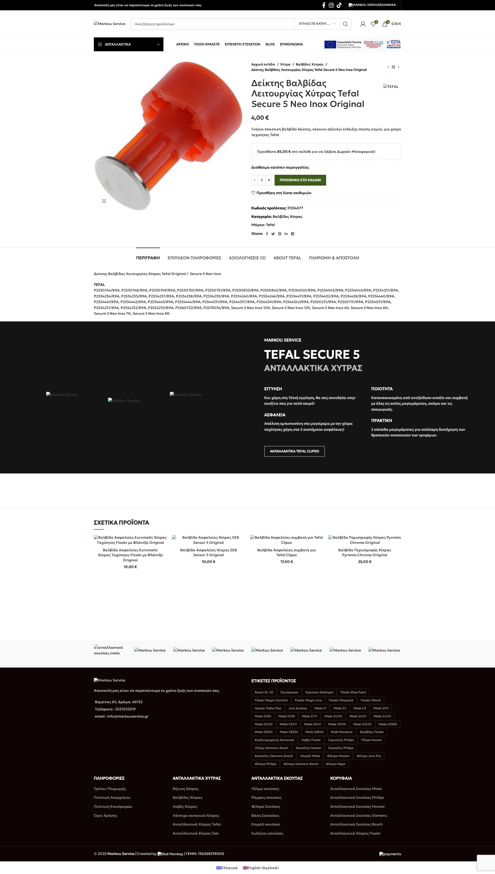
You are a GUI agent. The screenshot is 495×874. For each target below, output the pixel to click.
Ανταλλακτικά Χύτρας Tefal (197, 824)
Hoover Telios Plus (268, 708)
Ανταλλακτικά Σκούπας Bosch (356, 824)
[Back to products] (393, 67)
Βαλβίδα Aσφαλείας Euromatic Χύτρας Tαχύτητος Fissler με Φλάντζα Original (130, 555)
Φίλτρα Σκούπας (265, 806)
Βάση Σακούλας (265, 815)
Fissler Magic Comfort (271, 700)
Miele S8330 (289, 732)
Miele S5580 (388, 724)
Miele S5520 (362, 724)
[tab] (148, 255)
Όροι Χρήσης (105, 815)
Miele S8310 (264, 732)
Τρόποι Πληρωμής (110, 788)
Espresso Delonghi (319, 692)
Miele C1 (320, 708)
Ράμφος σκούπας (266, 797)
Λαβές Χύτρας (185, 806)
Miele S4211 (357, 716)
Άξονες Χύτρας (186, 788)
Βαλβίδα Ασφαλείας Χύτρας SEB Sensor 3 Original (208, 552)
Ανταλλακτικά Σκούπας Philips (357, 797)
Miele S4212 (382, 716)
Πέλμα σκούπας (265, 788)
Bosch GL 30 (264, 692)
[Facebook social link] (323, 5)
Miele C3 (359, 708)
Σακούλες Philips (340, 748)
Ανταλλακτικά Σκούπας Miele (356, 788)
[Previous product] (388, 67)
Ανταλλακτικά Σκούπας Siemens (358, 815)
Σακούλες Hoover (308, 748)
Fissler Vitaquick (341, 700)
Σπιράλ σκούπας (265, 824)
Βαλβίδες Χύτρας (310, 64)
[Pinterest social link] (279, 233)
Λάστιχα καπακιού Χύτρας (196, 815)
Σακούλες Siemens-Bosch (274, 756)
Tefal (270, 224)
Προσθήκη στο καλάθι (300, 180)
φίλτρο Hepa (335, 764)
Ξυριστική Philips (341, 740)
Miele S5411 (312, 724)
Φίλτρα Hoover (338, 756)
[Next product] (398, 67)
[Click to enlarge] (104, 201)
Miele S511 (381, 708)
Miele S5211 (288, 724)
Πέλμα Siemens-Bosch (271, 748)
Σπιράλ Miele (310, 756)
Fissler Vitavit (371, 700)
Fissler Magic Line (308, 700)
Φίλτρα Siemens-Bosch (301, 764)
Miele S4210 (333, 716)
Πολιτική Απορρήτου (112, 797)
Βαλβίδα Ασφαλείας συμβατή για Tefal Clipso (286, 552)
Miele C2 (340, 708)
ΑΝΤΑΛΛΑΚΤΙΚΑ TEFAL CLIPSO (294, 451)
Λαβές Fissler (311, 740)
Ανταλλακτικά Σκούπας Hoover (357, 806)
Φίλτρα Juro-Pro (369, 756)
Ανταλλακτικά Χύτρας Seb (196, 833)
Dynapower (289, 692)
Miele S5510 (337, 724)
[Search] (345, 24)
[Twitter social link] (273, 233)
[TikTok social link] (339, 5)
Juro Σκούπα (297, 708)
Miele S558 (286, 716)
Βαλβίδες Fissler (372, 732)
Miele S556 (263, 716)
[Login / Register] (363, 24)
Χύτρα (285, 64)
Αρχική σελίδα (263, 64)
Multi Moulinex (342, 732)
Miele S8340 (314, 732)
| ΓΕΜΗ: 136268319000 (203, 853)
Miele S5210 (264, 724)
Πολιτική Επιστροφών (113, 806)
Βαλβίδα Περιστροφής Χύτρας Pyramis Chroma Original (364, 552)
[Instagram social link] (331, 5)
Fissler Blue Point (353, 692)
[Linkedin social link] (286, 233)
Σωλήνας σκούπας (267, 833)
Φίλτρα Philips (265, 764)
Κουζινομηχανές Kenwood (274, 740)
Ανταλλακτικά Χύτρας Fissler (355, 833)
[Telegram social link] (292, 233)
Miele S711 (309, 716)
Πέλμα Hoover (371, 740)
